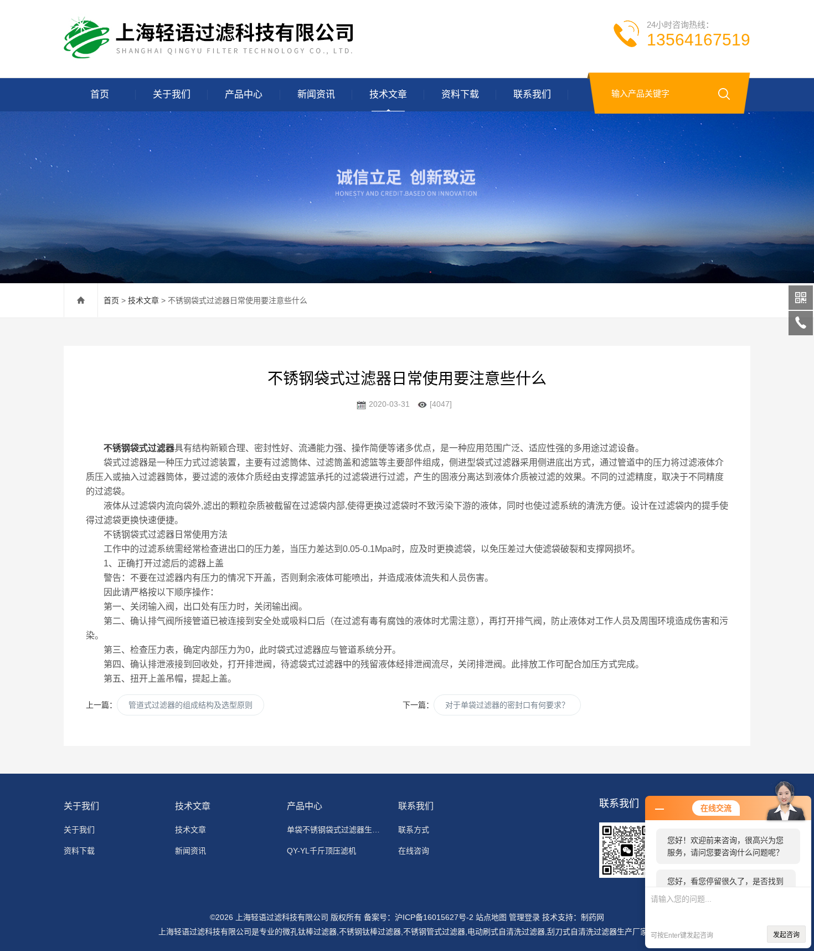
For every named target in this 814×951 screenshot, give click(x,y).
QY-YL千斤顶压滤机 (321, 850)
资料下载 (460, 94)
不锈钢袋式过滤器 (139, 448)
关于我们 (171, 94)
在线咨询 (413, 850)
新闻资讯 (316, 94)
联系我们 (532, 94)
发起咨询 (786, 935)
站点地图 (491, 917)
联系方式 (413, 829)
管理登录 (524, 917)
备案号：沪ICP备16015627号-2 (418, 917)
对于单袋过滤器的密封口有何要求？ (507, 705)
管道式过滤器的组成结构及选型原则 (190, 705)
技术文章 (388, 94)
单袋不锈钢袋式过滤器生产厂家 (336, 829)
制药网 (592, 917)
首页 (99, 94)
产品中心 (243, 94)
